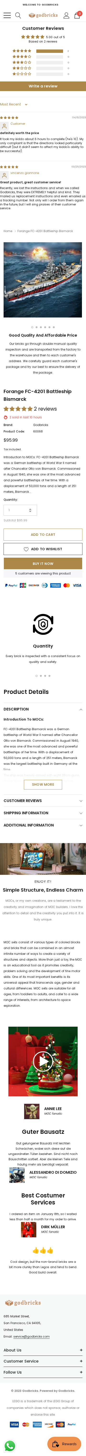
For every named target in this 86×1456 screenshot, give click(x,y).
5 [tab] (49, 327)
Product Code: (14, 431)
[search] (18, 15)
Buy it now (43, 563)
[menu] (7, 15)
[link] (43, 1061)
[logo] (43, 15)
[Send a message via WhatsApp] (9, 1446)
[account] (67, 15)
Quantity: (11, 500)
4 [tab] (45, 327)
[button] (22, 51)
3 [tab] (41, 327)
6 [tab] (54, 327)
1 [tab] (32, 327)
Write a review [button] (43, 86)
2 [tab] (37, 327)
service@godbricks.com (31, 1336)
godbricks (40, 425)
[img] (9, 118)
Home (8, 231)
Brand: (8, 425)
